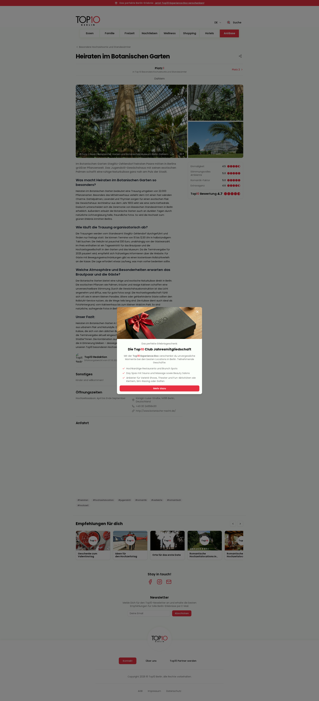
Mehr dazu (159, 388)
